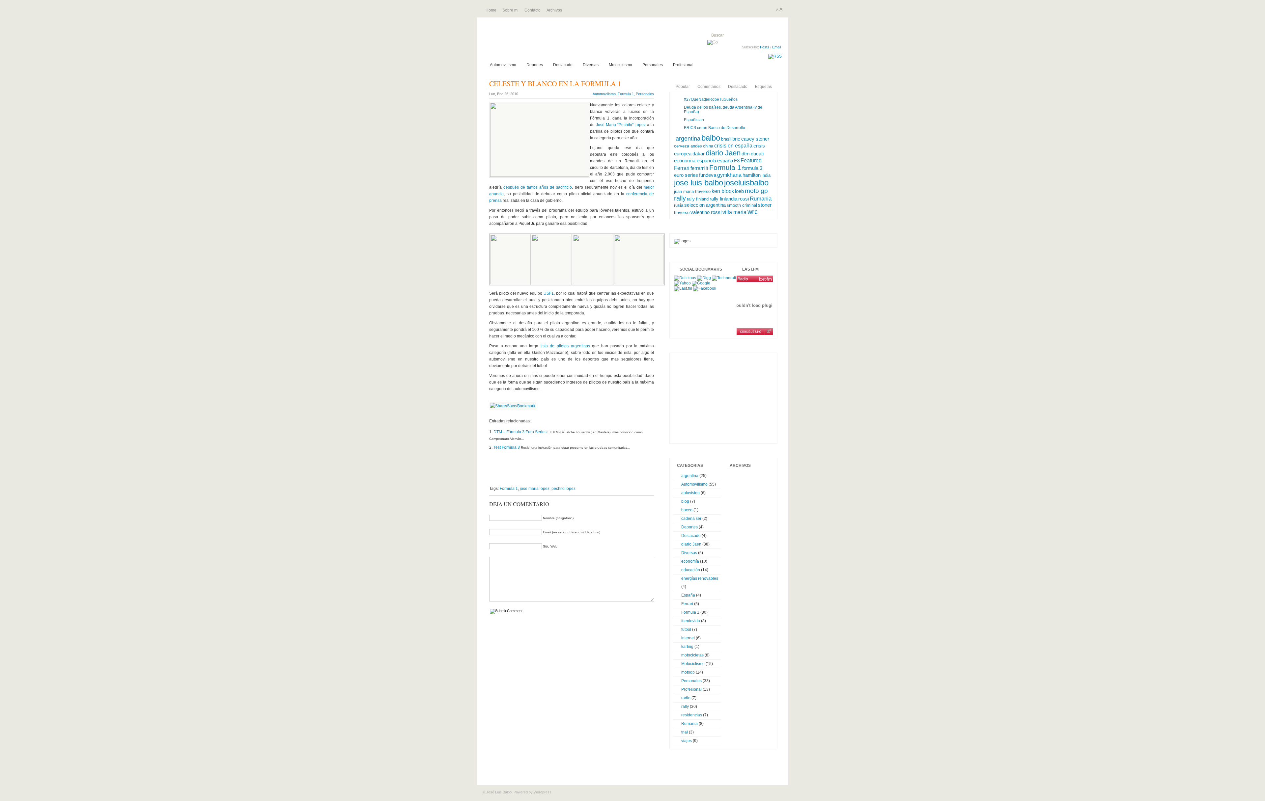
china (708, 146)
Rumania (761, 199)
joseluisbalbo (746, 182)
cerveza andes (688, 146)
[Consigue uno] (751, 331)
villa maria (734, 212)
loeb (739, 191)
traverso (681, 212)
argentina (688, 138)
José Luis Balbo (561, 42)
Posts (764, 47)
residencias (691, 715)
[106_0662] (556, 282)
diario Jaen (723, 153)
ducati (757, 153)
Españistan (694, 120)
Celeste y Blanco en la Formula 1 (555, 83)
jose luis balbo (698, 182)
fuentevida (690, 621)
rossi (743, 198)
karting (687, 646)
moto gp (756, 190)
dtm (746, 153)
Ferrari (681, 168)
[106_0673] (598, 282)
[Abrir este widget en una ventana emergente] (769, 331)
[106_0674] (639, 282)
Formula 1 (626, 94)
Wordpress (542, 792)
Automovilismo (503, 65)
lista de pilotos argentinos (565, 346)
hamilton (752, 175)
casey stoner (755, 139)
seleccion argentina (705, 205)
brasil (726, 139)
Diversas (591, 65)
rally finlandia (723, 198)
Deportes (534, 65)
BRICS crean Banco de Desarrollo (714, 127)
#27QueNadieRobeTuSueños (711, 99)
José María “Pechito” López (621, 124)
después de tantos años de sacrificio (537, 187)
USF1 (549, 293)
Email (776, 47)
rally (680, 198)
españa (725, 160)
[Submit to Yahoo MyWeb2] (682, 283)
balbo (710, 137)
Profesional (683, 65)
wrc (752, 211)
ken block (723, 191)
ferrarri (697, 168)
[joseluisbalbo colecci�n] (755, 279)
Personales (652, 65)
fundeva (707, 175)
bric (736, 139)
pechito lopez (563, 488)
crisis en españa (733, 145)
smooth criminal (742, 205)
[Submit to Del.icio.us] (685, 278)
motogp (688, 672)
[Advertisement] (566, 473)
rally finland (698, 199)
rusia (678, 205)
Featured (751, 160)
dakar (698, 153)
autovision (690, 493)
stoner (765, 205)
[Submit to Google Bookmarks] (701, 283)
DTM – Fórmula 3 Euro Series (520, 432)
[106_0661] (515, 282)
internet (688, 638)
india (766, 175)
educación (690, 570)
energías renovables (699, 578)
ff (707, 168)
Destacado (563, 65)
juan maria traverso (692, 191)
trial (684, 732)
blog (685, 501)
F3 (737, 160)
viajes (686, 740)
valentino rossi (705, 212)
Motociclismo (620, 65)
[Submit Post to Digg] (704, 278)
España (688, 595)
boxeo (686, 510)
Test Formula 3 (506, 447)
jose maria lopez (534, 488)
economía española (695, 160)
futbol (686, 629)
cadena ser (691, 518)
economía (690, 561)
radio (685, 698)
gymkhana (729, 175)
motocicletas (692, 655)
